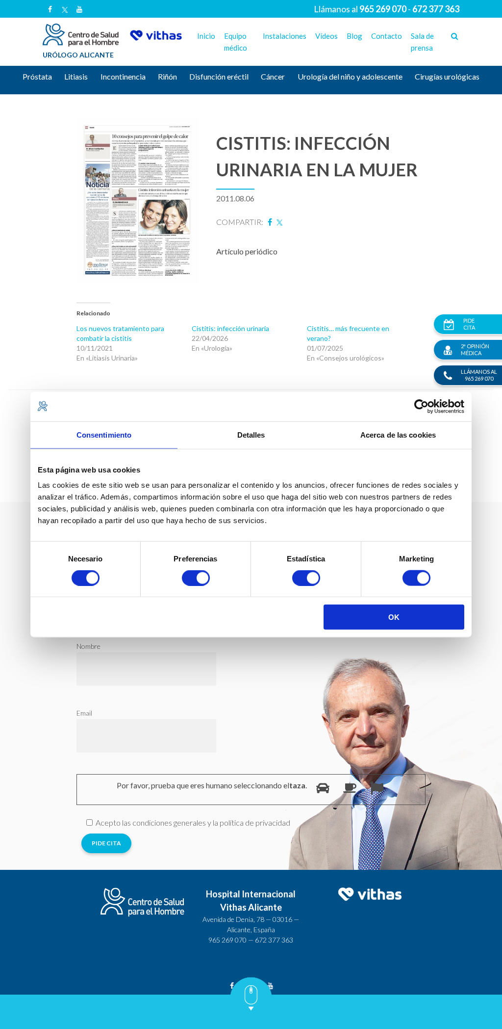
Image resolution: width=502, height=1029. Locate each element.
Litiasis (76, 76)
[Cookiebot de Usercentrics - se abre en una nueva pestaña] (421, 406)
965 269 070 (227, 940)
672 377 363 (274, 940)
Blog (354, 35)
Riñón (167, 76)
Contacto (386, 35)
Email (84, 713)
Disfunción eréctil (219, 76)
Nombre (88, 646)
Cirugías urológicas (447, 76)
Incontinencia (123, 76)
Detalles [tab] (251, 434)
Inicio (206, 35)
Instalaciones (284, 35)
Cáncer (273, 76)
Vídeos (326, 35)
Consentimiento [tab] (103, 434)
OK (394, 617)
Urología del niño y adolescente (350, 76)
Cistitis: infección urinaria (230, 328)
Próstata (37, 76)
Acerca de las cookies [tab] (398, 434)
